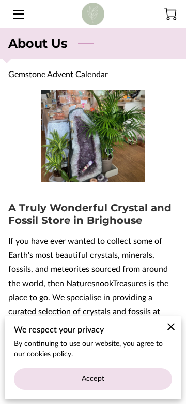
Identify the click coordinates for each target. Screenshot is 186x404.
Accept (93, 378)
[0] (170, 14)
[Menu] (17, 14)
